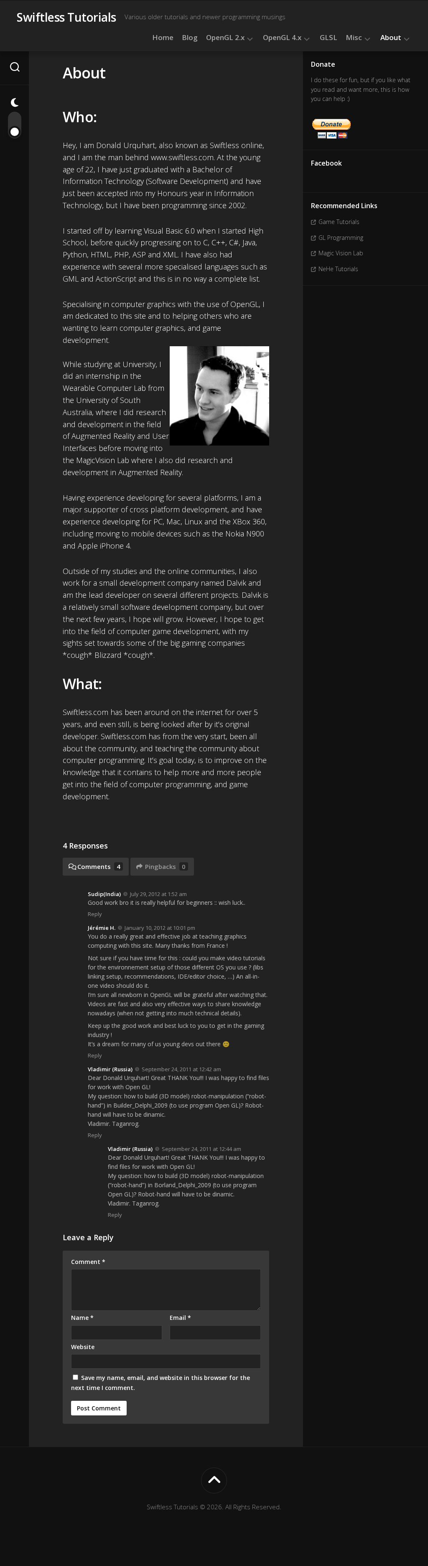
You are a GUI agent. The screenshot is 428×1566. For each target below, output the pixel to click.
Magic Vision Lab (340, 253)
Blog (190, 37)
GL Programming (340, 238)
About (390, 37)
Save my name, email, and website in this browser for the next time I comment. (160, 1383)
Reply (95, 914)
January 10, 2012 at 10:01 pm (160, 928)
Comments (98, 866)
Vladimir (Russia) (110, 1069)
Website (82, 1347)
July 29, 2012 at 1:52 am (158, 894)
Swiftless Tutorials (66, 17)
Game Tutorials (338, 222)
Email (180, 1318)
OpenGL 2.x (225, 37)
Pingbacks (165, 866)
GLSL (328, 37)
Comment (88, 1262)
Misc (354, 37)
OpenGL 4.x (282, 37)
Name (82, 1318)
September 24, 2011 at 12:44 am (201, 1149)
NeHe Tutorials (338, 269)
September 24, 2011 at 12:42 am (181, 1069)
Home (162, 37)
